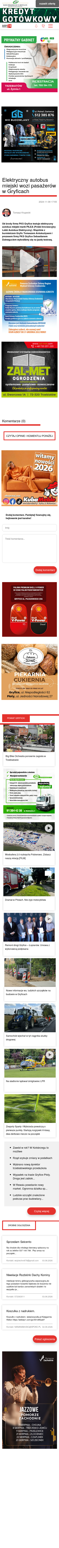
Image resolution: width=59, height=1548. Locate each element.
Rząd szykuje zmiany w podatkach (32, 1158)
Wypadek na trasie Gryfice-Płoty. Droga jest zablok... (31, 1176)
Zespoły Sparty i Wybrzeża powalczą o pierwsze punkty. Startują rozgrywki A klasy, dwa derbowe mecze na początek (28, 1130)
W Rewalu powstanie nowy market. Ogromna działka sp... (30, 1186)
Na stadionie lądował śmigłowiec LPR (25, 1081)
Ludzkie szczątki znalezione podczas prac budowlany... (29, 1197)
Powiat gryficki (16, 718)
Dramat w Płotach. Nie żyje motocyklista (25, 899)
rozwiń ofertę (47, 3)
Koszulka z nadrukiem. (20, 1311)
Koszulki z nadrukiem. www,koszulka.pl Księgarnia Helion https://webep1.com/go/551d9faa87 (29, 1318)
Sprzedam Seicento (18, 1242)
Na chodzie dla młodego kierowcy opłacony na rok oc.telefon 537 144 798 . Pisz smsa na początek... (27, 1250)
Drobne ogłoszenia (19, 1225)
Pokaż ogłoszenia (45, 1339)
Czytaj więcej (41, 1211)
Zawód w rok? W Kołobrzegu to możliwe (31, 1149)
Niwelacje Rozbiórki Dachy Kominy (28, 1275)
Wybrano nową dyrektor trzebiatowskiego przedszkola (30, 1166)
